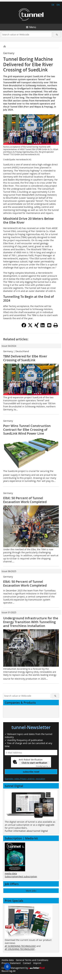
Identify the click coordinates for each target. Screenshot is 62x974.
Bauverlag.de (9, 970)
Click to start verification (34, 762)
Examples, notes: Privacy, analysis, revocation (25, 778)
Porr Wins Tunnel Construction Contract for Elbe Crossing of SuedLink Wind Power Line (27, 430)
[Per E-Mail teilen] (49, 325)
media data (11, 873)
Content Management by (15, 967)
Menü (32, 27)
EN (58, 4)
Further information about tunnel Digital (26, 830)
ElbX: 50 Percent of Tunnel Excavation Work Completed (25, 500)
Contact (27, 963)
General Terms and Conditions (32, 960)
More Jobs (31, 890)
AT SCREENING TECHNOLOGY (20, 946)
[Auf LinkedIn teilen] (43, 326)
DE (53, 4)
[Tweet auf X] (30, 326)
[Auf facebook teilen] (24, 326)
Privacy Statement (11, 963)
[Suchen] (57, 34)
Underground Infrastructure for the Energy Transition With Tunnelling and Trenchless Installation (30, 622)
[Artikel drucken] (55, 325)
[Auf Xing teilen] (36, 326)
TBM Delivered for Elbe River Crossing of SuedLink (25, 358)
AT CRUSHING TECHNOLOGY (20, 949)
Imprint (37, 963)
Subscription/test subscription (21, 876)
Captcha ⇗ (43, 766)
